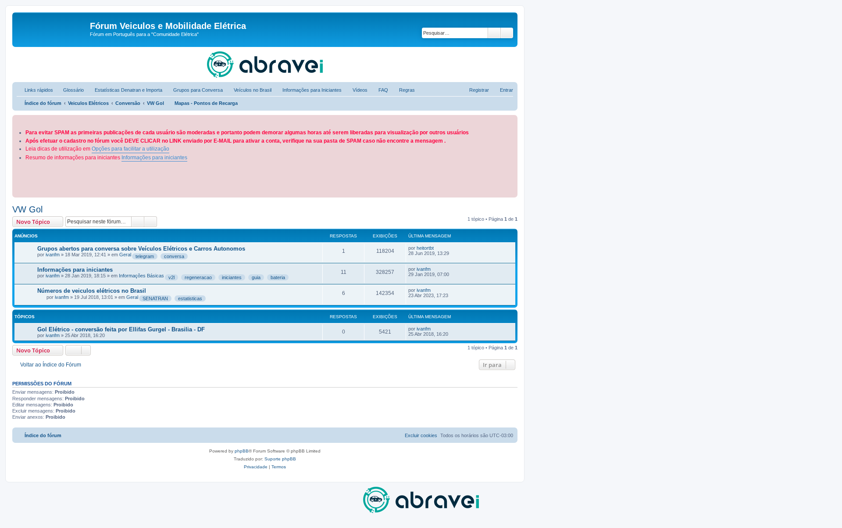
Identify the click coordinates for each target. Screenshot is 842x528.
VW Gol (27, 209)
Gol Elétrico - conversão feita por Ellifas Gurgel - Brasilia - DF (121, 329)
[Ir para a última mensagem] (438, 248)
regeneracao (198, 277)
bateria (278, 277)
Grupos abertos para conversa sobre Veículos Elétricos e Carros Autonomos (141, 248)
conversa (174, 256)
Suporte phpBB (280, 458)
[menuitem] (69, 90)
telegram (145, 256)
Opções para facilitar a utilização (130, 149)
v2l (171, 277)
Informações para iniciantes (154, 157)
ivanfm (53, 254)
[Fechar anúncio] (512, 120)
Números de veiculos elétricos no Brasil (91, 290)
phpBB (242, 451)
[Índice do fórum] (52, 28)
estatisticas (190, 298)
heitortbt (425, 248)
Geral (125, 254)
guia (256, 277)
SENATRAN (155, 298)
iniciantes (232, 277)
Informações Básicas (141, 275)
